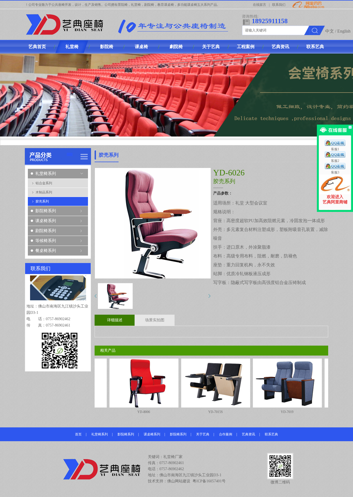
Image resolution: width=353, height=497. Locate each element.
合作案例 (225, 434)
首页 (78, 434)
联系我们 (278, 5)
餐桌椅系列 (45, 250)
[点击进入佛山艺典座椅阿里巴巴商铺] (335, 193)
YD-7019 (263, 412)
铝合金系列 (44, 183)
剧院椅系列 (45, 230)
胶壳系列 (42, 201)
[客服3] (335, 168)
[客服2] (335, 156)
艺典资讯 (248, 434)
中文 (329, 31)
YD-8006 (120, 412)
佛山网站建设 (178, 481)
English (344, 31)
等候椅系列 (45, 240)
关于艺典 (202, 434)
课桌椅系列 (45, 221)
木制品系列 (44, 192)
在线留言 (259, 5)
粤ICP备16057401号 (209, 481)
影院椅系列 (45, 211)
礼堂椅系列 (45, 173)
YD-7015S (191, 412)
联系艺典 (271, 434)
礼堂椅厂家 (173, 457)
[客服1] (335, 145)
